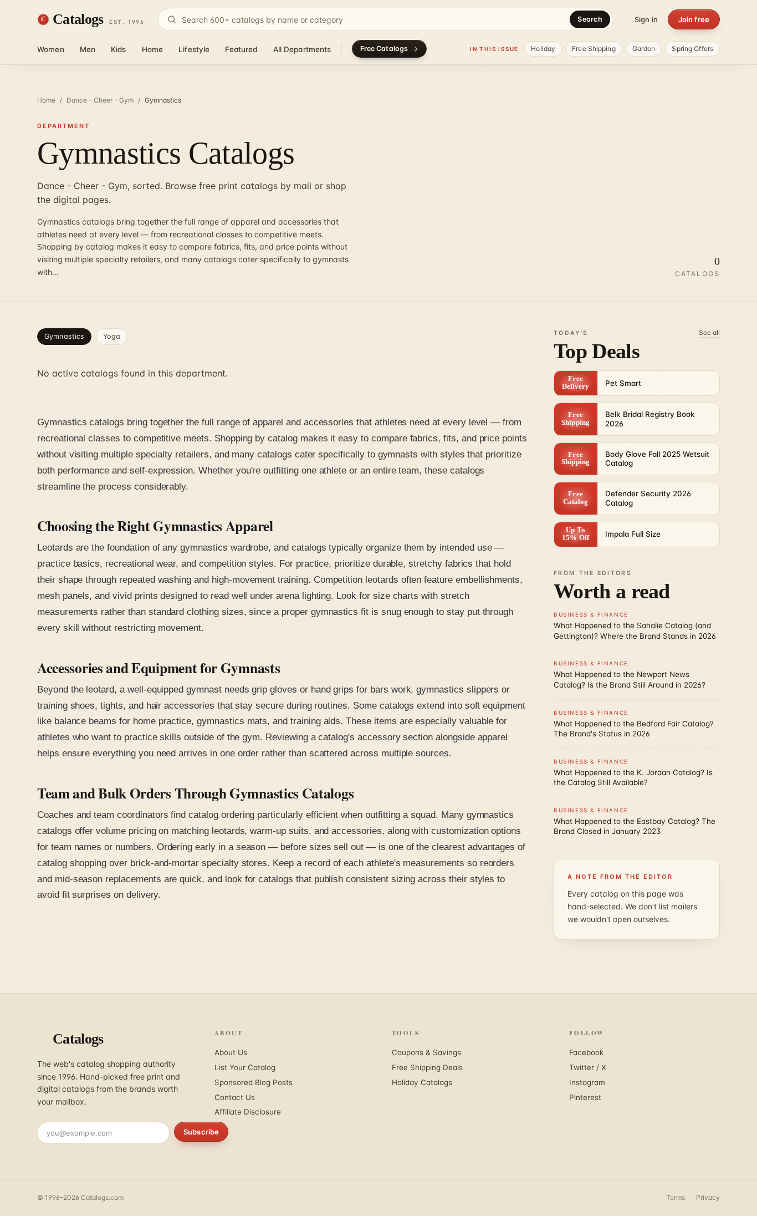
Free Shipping (594, 48)
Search (589, 19)
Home (152, 49)
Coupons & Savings (426, 1052)
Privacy (708, 1197)
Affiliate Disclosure (247, 1111)
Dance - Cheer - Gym (100, 100)
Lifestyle (193, 49)
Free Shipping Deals (427, 1067)
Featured (241, 49)
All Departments (302, 49)
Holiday (543, 48)
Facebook (586, 1052)
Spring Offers (692, 48)
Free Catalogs (384, 48)
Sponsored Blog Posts (253, 1082)
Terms (675, 1197)
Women (50, 49)
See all (709, 332)
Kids (118, 49)
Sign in (646, 19)
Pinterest (585, 1097)
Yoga (111, 336)
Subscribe (201, 1131)
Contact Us (234, 1097)
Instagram (587, 1082)
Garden (644, 48)
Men (87, 49)
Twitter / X (587, 1067)
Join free (693, 19)
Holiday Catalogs (422, 1082)
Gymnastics (64, 336)
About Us (230, 1052)
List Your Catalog (244, 1067)
